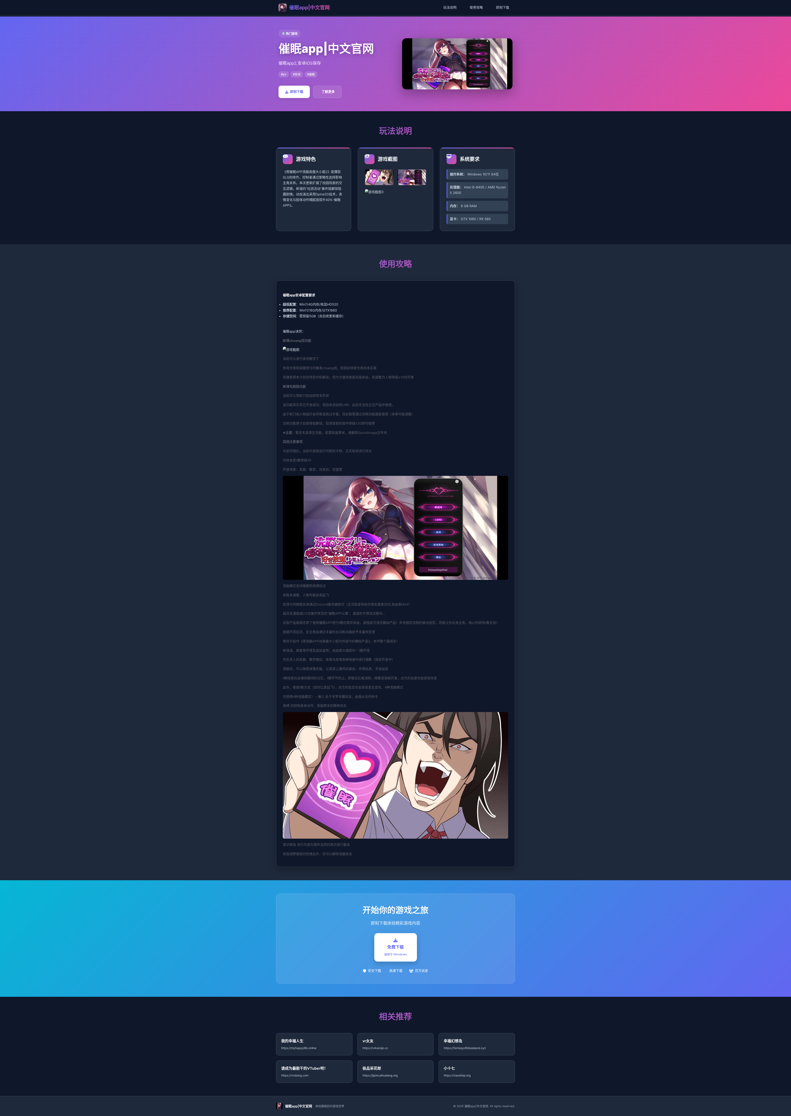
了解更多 (328, 92)
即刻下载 (502, 7)
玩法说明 (449, 7)
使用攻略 (476, 7)
